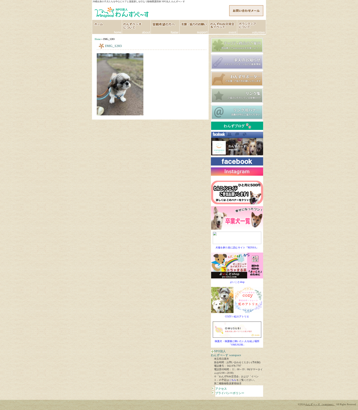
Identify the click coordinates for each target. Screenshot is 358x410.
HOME (107, 27)
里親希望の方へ (165, 27)
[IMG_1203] (120, 114)
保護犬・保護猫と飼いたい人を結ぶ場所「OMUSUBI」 (237, 343)
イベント (222, 27)
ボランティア (251, 27)
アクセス (221, 388)
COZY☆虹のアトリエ (237, 316)
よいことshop (237, 282)
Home (98, 39)
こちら (232, 380)
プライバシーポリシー (229, 393)
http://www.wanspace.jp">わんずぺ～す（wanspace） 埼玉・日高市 (122, 11)
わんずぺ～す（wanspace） (320, 404)
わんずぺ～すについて (136, 27)
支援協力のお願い (194, 27)
